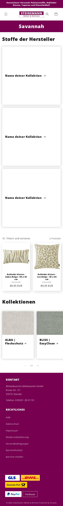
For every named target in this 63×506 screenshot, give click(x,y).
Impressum (12, 430)
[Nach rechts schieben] (38, 365)
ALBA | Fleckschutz (14, 341)
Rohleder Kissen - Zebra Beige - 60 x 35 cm (16, 276)
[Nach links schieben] (25, 365)
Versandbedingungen (17, 443)
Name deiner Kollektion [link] (23, 75)
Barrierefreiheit (14, 450)
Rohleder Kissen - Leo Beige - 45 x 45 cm (47, 276)
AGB (8, 417)
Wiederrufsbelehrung (17, 437)
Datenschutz (12, 424)
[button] (6, 14)
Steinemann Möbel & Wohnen (26, 503)
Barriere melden (14, 456)
